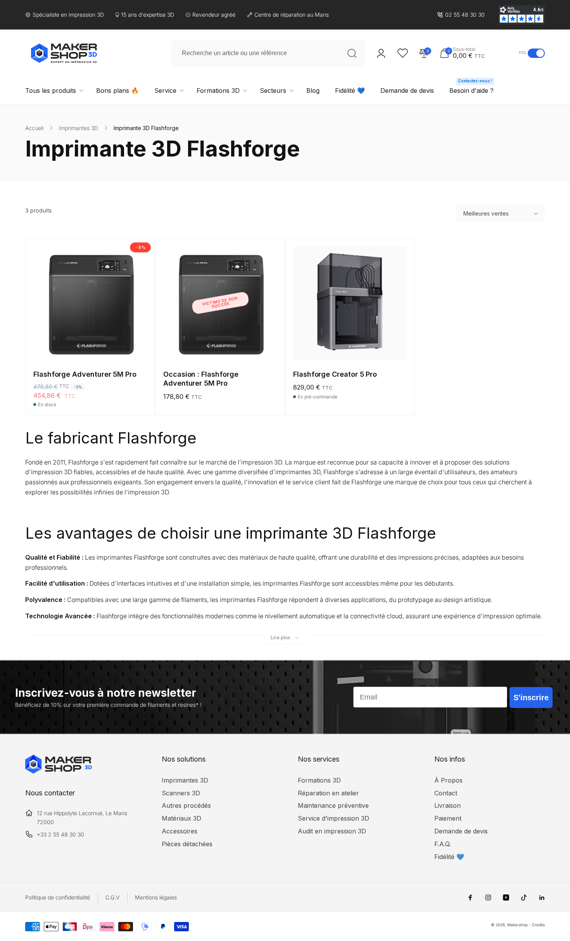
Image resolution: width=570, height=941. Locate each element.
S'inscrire (531, 697)
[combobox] (268, 53)
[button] (477, 53)
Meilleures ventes (486, 213)
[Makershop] (58, 771)
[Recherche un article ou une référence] (351, 53)
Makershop (517, 924)
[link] (461, 14)
